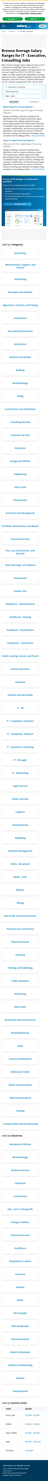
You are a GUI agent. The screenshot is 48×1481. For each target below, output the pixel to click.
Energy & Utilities (20, 1222)
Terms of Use (7, 1471)
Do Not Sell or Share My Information (14, 1473)
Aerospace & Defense (20, 1144)
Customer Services (20, 435)
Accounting (20, 253)
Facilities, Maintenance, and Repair (20, 526)
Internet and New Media (20, 694)
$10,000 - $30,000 (32, 1415)
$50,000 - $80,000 (32, 1433)
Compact (34, 101)
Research (11, 31)
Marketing (20, 837)
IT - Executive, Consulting (20, 746)
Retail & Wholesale (20, 1352)
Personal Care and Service (20, 928)
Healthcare (20, 1248)
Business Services (20, 1170)
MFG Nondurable (20, 1326)
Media (20, 1300)
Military (20, 889)
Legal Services (20, 785)
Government (20, 578)
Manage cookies (36, 13)
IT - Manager (20, 759)
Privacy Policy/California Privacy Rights (16, 1469)
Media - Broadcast (20, 863)
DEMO (42, 26)
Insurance (20, 681)
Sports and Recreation (20, 1084)
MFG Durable (20, 1313)
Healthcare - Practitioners (20, 629)
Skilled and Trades (20, 1071)
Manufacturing (20, 824)
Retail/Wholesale (20, 1032)
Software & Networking (20, 1365)
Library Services (20, 798)
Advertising (20, 279)
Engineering (20, 474)
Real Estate (20, 1006)
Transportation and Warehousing (20, 1123)
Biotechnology (20, 383)
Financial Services (20, 539)
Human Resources (20, 668)
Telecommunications (20, 1097)
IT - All (20, 707)
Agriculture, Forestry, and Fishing (20, 305)
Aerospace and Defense (20, 292)
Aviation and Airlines (20, 357)
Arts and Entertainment (20, 331)
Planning (20, 954)
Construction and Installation (20, 409)
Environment (20, 500)
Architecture (20, 318)
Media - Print (20, 876)
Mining (20, 902)
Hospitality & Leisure (20, 1261)
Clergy (20, 396)
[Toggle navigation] (4, 26)
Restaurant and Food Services (20, 1019)
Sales (20, 1045)
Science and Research (20, 1058)
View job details (38, 135)
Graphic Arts (20, 591)
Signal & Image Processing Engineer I (19, 140)
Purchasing (20, 993)
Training (20, 1110)
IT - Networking (20, 772)
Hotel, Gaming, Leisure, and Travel (20, 655)
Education (20, 448)
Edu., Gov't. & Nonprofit (20, 1209)
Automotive (20, 344)
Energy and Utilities (20, 461)
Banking (20, 370)
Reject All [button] (33, 19)
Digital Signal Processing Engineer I (18, 107)
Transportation (20, 1391)
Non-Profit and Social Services (20, 915)
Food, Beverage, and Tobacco (20, 565)
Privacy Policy (24, 13)
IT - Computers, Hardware (20, 720)
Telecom (20, 1378)
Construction (20, 1196)
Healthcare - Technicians (20, 642)
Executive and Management (20, 513)
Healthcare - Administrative (20, 604)
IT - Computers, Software (20, 733)
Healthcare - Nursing (20, 617)
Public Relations (20, 980)
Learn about (9, 204)
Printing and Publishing (20, 967)
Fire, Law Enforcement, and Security (20, 552)
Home (3, 31)
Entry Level (20, 487)
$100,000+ (29, 1450)
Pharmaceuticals (20, 941)
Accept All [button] (11, 19)
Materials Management (20, 850)
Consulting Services (20, 422)
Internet (20, 1287)
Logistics (20, 811)
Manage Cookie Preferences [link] (12, 1475)
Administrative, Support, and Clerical (20, 266)
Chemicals (20, 1183)
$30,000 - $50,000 (32, 1424)
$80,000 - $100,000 (33, 1441)
